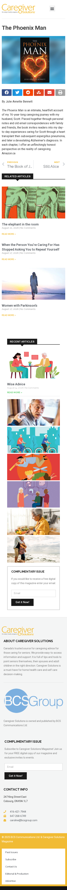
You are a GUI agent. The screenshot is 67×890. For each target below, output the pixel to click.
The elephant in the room (20, 224)
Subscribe (10, 859)
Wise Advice (16, 384)
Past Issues (11, 852)
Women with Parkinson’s (19, 305)
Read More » (9, 234)
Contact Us (11, 866)
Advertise (10, 880)
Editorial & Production (17, 873)
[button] (52, 8)
